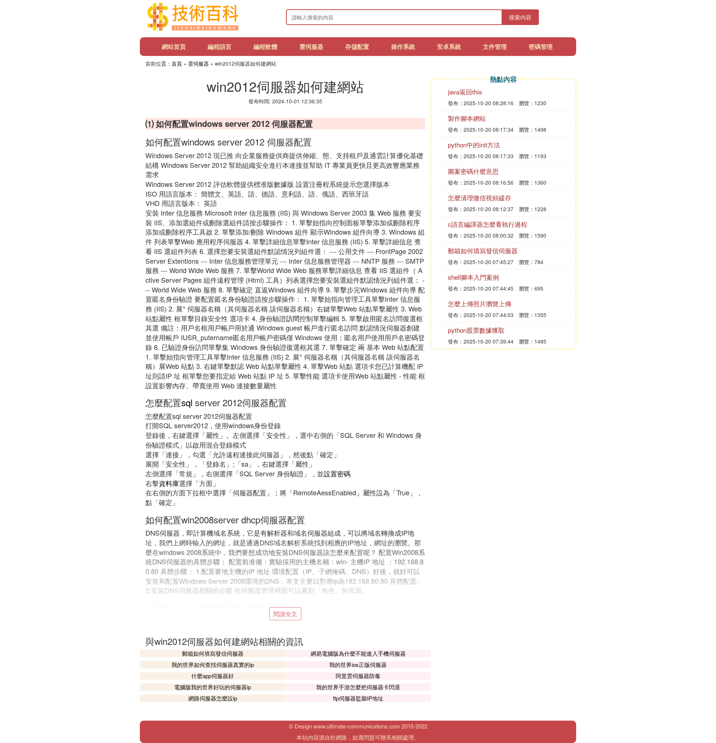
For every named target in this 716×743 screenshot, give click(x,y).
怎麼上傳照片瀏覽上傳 (479, 303)
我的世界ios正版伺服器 (358, 664)
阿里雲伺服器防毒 (358, 676)
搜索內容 (520, 17)
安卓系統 (449, 46)
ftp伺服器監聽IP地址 (358, 698)
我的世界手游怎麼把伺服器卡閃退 (358, 687)
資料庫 (169, 483)
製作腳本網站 (467, 118)
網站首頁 (174, 46)
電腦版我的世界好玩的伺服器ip (212, 687)
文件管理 (495, 46)
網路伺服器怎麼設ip (212, 698)
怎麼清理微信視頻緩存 (479, 197)
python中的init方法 (474, 144)
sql (186, 402)
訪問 (292, 318)
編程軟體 (265, 46)
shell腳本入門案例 (473, 277)
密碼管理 (541, 46)
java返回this (465, 91)
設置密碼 (337, 473)
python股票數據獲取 (476, 330)
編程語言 (220, 46)
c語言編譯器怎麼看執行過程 (487, 224)
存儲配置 (357, 46)
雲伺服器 (311, 46)
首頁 (177, 63)
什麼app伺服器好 (212, 676)
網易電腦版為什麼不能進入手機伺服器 (358, 653)
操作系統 (403, 46)
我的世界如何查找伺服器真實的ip (213, 664)
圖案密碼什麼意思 (473, 171)
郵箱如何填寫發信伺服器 (213, 653)
